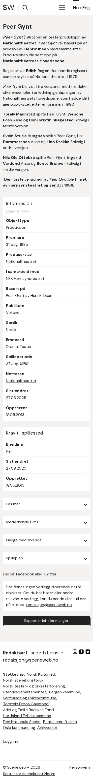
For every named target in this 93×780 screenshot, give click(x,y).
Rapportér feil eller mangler (46, 620)
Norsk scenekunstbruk (23, 680)
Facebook (25, 574)
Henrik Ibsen (41, 295)
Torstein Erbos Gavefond (26, 703)
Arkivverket (47, 727)
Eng (86, 8)
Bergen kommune (64, 692)
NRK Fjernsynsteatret (25, 278)
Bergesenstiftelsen (60, 721)
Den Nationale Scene (21, 721)
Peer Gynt (15, 295)
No (76, 8)
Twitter (50, 574)
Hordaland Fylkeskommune (27, 715)
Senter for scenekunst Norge (29, 773)
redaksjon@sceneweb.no (49, 604)
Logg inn (10, 741)
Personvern (79, 767)
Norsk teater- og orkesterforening (34, 686)
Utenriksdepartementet (24, 692)
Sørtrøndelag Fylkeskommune (29, 698)
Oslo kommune (16, 727)
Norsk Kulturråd (41, 674)
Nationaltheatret (21, 261)
